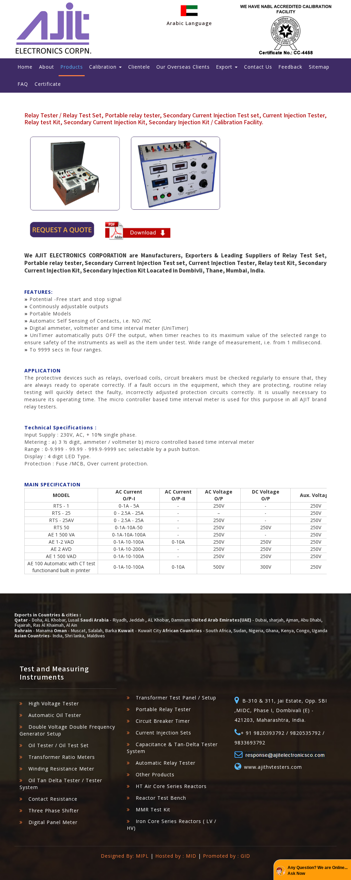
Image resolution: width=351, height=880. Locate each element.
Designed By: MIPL (125, 856)
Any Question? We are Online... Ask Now (318, 870)
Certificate (48, 84)
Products (71, 66)
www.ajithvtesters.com (269, 767)
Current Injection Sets (163, 732)
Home (25, 66)
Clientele (139, 66)
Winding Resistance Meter (61, 768)
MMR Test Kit (153, 809)
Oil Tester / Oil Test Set (58, 745)
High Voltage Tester (53, 703)
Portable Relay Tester (163, 709)
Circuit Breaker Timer (163, 721)
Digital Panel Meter (52, 822)
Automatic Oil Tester (54, 715)
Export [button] (225, 66)
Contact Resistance (52, 799)
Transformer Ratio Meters (61, 757)
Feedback (290, 66)
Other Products (155, 774)
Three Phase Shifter (53, 810)
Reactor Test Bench (161, 798)
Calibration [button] (103, 66)
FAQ (22, 84)
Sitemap (319, 66)
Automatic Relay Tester (165, 763)
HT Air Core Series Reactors (171, 786)
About (46, 66)
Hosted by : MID (175, 856)
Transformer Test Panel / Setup (176, 697)
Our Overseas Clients (183, 66)
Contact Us (258, 66)
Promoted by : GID (226, 856)
